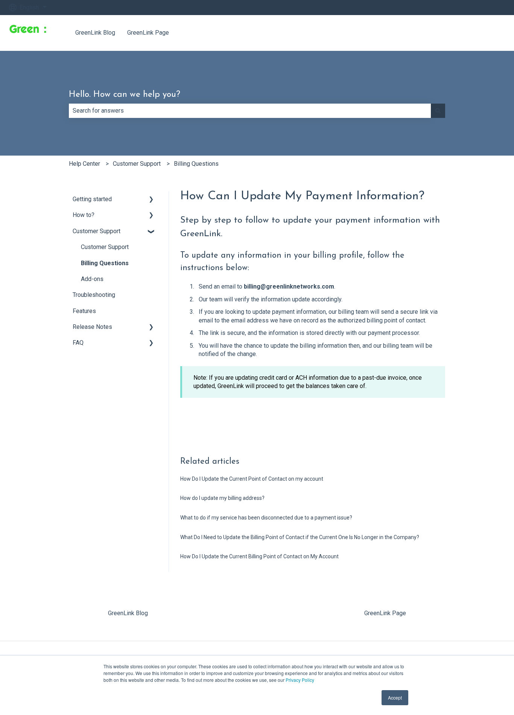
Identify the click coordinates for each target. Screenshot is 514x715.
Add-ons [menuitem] (92, 279)
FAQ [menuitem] (78, 342)
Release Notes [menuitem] (92, 326)
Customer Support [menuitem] (96, 231)
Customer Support (137, 163)
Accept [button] (395, 697)
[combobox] (250, 111)
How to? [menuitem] (83, 214)
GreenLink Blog (95, 32)
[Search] (438, 111)
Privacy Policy (300, 680)
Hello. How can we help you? (124, 94)
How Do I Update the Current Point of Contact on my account (251, 479)
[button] (151, 200)
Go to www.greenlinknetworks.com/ (450, 32)
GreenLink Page (148, 32)
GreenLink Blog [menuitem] (128, 613)
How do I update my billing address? (222, 498)
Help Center (84, 163)
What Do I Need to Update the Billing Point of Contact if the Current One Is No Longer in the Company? (299, 537)
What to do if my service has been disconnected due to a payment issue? (266, 518)
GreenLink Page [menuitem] (385, 613)
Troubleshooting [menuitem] (94, 294)
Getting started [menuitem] (92, 199)
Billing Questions (196, 163)
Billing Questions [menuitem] (105, 263)
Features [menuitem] (84, 311)
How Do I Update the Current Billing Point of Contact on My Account (259, 556)
